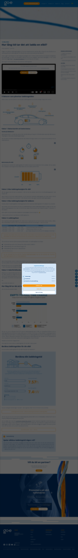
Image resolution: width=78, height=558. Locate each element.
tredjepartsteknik (26, 268)
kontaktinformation (42, 272)
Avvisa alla (39, 289)
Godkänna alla (39, 285)
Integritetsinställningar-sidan (39, 271)
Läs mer (53, 276)
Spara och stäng (39, 292)
